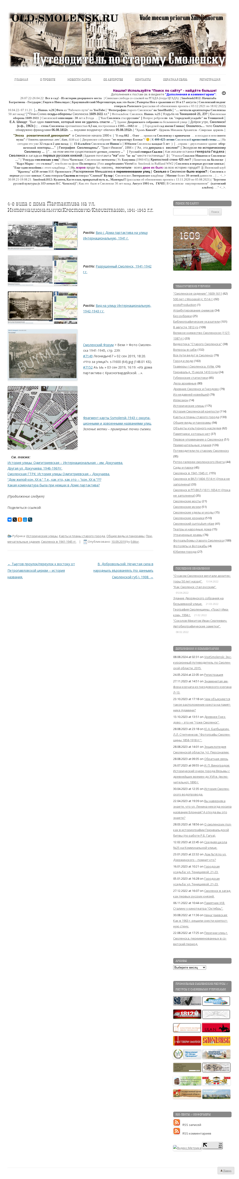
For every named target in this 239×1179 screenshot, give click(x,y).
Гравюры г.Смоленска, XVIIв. (194, 366)
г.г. (85, 272)
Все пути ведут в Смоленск (193, 355)
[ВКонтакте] (9, 519)
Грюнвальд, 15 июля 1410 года (195, 372)
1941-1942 (143, 266)
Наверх (227, 1170)
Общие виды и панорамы (125, 536)
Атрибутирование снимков (193, 310)
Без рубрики (182, 316)
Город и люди (183, 361)
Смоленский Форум (98, 345)
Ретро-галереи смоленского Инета (199, 462)
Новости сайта (79, 79)
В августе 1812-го (185, 327)
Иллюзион (180, 400)
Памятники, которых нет (191, 434)
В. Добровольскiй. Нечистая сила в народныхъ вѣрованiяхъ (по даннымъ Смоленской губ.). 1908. (123, 570)
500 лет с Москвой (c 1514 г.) (193, 299)
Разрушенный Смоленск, (115, 266)
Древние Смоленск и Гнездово (196, 389)
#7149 (88, 356)
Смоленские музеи (187, 507)
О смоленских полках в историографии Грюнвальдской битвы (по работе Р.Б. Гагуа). (202, 830)
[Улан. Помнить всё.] (216, 1031)
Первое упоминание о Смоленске (198, 439)
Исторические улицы (42, 536)
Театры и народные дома (192, 529)
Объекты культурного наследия (197, 428)
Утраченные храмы (188, 535)
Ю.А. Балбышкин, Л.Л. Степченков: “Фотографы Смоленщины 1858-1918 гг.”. (201, 734)
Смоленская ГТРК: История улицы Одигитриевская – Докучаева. (58, 474)
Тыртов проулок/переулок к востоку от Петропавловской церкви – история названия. (41, 570)
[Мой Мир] (25, 519)
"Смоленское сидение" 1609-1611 (197, 293)
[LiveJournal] (30, 519)
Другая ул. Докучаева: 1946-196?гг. (34, 468)
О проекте (47, 79)
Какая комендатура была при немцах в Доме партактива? (53, 485)
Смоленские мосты (187, 501)
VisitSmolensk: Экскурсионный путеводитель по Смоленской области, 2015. (202, 662)
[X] (15, 519)
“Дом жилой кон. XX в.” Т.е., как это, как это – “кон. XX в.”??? (54, 479)
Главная (21, 79)
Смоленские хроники (188, 518)
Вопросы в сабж (185, 349)
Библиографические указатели (196, 321)
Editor (135, 541)
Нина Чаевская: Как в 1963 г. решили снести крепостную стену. (200, 920)
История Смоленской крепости (196, 411)
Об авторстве (113, 79)
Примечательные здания (192, 445)
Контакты (143, 79)
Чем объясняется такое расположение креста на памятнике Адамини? (202, 704)
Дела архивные (185, 383)
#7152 (88, 367)
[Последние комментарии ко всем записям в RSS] (178, 1133)
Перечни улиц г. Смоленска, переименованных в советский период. (200, 938)
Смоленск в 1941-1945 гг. (58, 541)
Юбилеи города (185, 552)
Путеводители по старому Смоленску (201, 450)
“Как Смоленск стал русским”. (194, 587)
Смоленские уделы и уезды (193, 512)
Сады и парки (183, 467)
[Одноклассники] (20, 519)
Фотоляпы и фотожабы (190, 546)
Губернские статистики (190, 378)
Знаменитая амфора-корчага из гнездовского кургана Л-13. (202, 686)
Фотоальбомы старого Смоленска (198, 540)
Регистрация (210, 79)
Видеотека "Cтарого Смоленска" (197, 344)
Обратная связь (175, 79)
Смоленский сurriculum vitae (193, 523)
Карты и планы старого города (82, 536)
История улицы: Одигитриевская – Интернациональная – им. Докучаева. (65, 462)
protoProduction (184, 305)
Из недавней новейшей (191, 394)
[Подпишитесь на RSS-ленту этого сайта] (178, 1125)
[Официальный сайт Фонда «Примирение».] (187, 1058)
